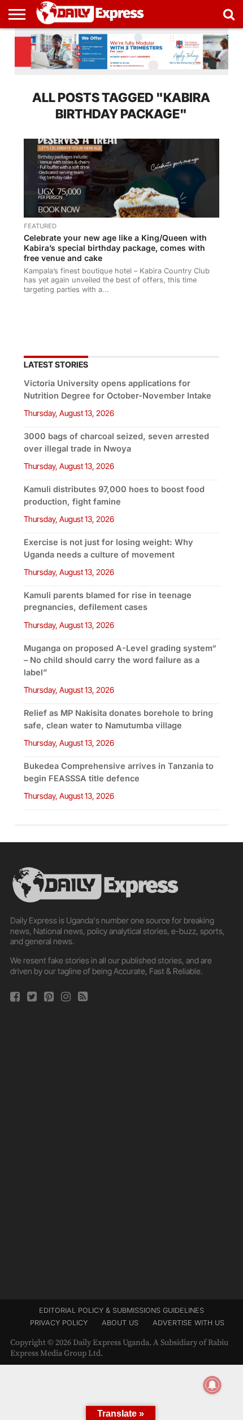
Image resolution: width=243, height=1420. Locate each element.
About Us (120, 1323)
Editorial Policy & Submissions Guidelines (121, 1310)
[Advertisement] (121, 1147)
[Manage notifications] (212, 1385)
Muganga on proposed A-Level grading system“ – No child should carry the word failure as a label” (120, 660)
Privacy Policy (59, 1323)
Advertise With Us (188, 1323)
